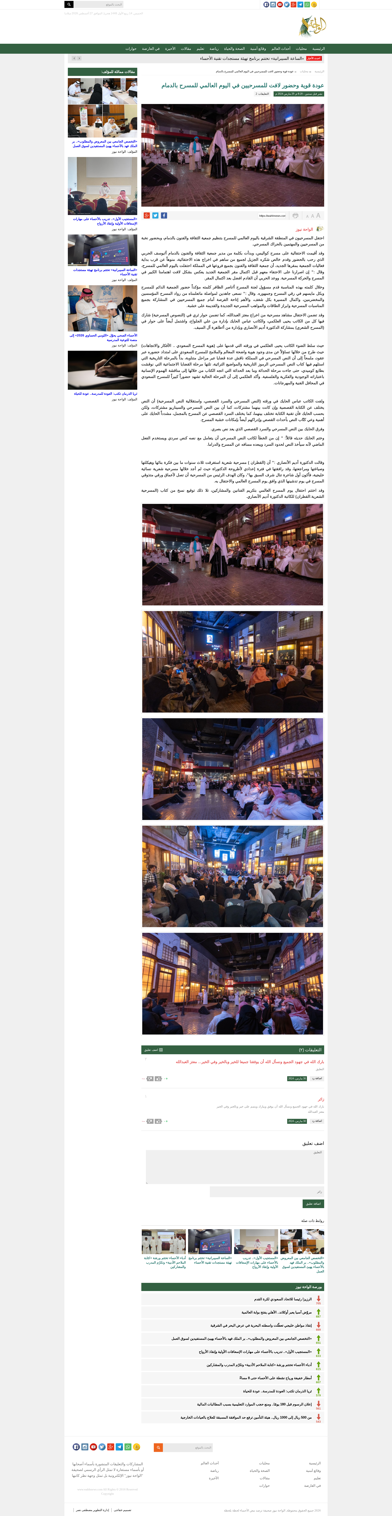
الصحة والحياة (234, 49)
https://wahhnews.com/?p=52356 (272, 216)
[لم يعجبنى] (150, 1078)
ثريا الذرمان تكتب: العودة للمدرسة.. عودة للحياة (105, 393)
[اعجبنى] (158, 1078)
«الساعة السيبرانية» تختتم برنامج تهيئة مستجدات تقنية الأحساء (252, 58)
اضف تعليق (151, 1050)
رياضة (214, 49)
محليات (301, 49)
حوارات (131, 49)
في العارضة (151, 49)
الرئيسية (318, 49)
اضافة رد (317, 1078)
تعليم (200, 49)
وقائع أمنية (258, 49)
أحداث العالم (281, 49)
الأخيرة (170, 49)
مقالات (186, 49)
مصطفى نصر (84, 1510)
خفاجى (118, 1510)
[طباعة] (295, 215)
